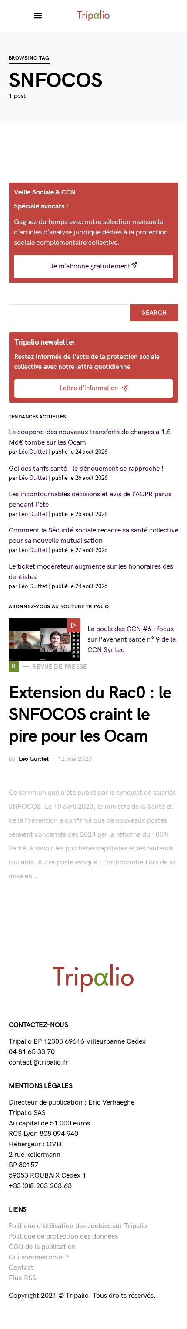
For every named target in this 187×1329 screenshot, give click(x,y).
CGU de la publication (42, 1247)
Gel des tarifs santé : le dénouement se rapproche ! (86, 469)
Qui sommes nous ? (39, 1257)
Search (154, 312)
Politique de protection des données (63, 1236)
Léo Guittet (34, 759)
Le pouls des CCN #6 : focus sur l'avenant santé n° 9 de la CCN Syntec (131, 639)
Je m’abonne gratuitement (90, 266)
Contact (21, 1268)
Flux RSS (22, 1278)
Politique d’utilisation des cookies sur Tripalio (78, 1226)
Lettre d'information (89, 388)
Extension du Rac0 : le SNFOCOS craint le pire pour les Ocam (90, 715)
